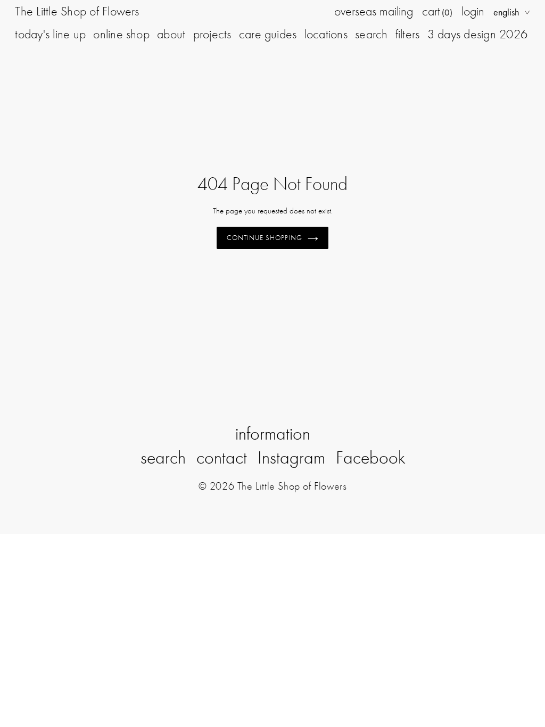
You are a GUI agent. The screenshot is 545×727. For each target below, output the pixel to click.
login (472, 11)
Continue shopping (265, 237)
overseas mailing (373, 11)
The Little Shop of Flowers (77, 11)
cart (437, 11)
